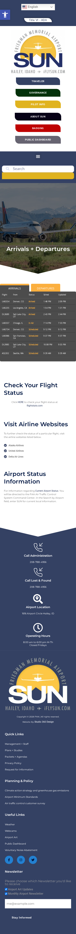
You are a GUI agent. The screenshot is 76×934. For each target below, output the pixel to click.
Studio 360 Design (44, 721)
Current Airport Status (46, 491)
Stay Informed (22, 917)
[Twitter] (33, 860)
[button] (5, 15)
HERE (21, 402)
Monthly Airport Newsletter (25, 893)
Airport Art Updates (20, 889)
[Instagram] (21, 860)
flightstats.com (35, 405)
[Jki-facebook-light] (9, 860)
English (32, 7)
